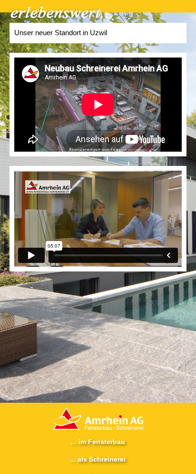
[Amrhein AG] (98, 416)
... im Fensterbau (98, 441)
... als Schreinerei (98, 459)
